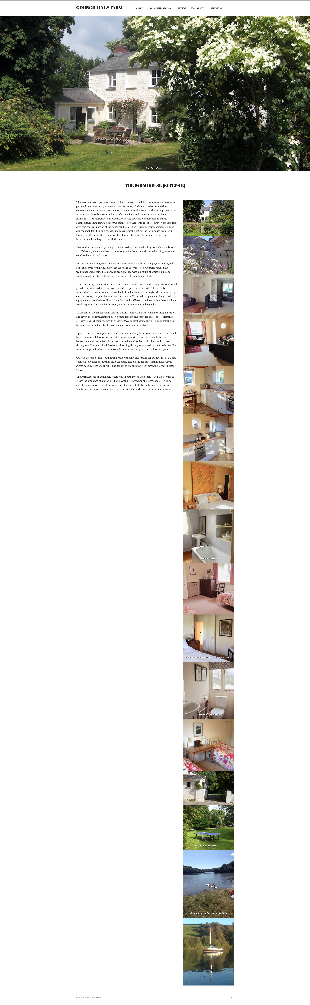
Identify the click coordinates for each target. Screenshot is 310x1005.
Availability (197, 8)
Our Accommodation (160, 8)
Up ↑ (232, 997)
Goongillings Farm (99, 7)
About (139, 8)
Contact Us (216, 8)
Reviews (182, 8)
